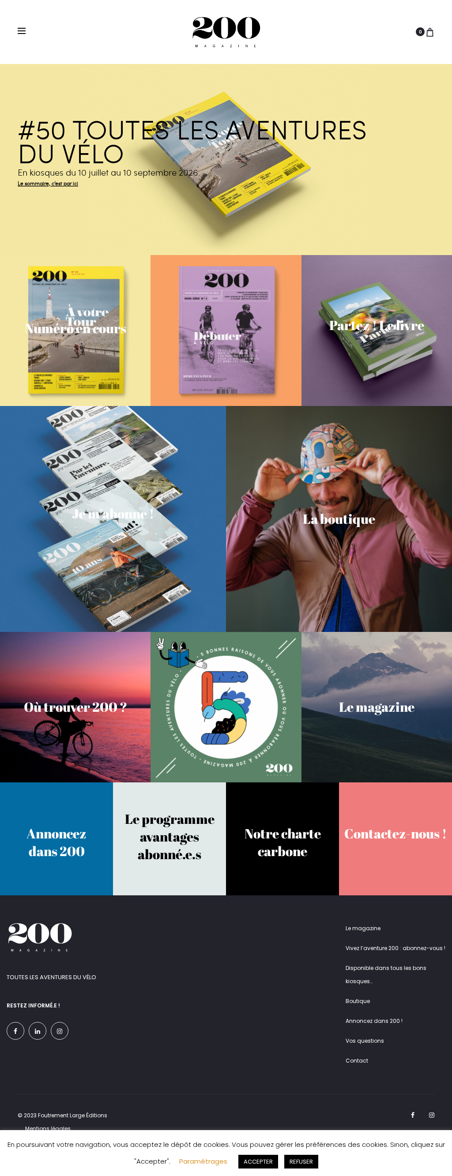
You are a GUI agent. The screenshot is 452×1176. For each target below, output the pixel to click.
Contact (357, 1060)
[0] (430, 32)
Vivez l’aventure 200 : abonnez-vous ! (395, 948)
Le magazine (363, 928)
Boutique (358, 1001)
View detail (226, 159)
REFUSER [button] (301, 1161)
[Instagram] (59, 1031)
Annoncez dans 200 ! (374, 1021)
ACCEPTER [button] (258, 1161)
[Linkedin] (37, 1031)
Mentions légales (48, 1128)
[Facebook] (15, 1031)
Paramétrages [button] (203, 1161)
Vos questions (365, 1040)
